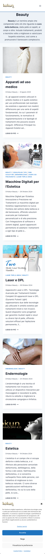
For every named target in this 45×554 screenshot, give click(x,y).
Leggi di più (12, 133)
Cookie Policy (18, 551)
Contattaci (27, 551)
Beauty (9, 77)
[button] (41, 504)
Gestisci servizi (22, 526)
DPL (25, 172)
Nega (22, 539)
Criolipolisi (18, 172)
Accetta (22, 533)
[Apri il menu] (40, 6)
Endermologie (21, 174)
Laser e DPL (15, 280)
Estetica (12, 448)
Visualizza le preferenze (22, 545)
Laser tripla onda (24, 177)
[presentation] (22, 60)
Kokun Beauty (12, 92)
